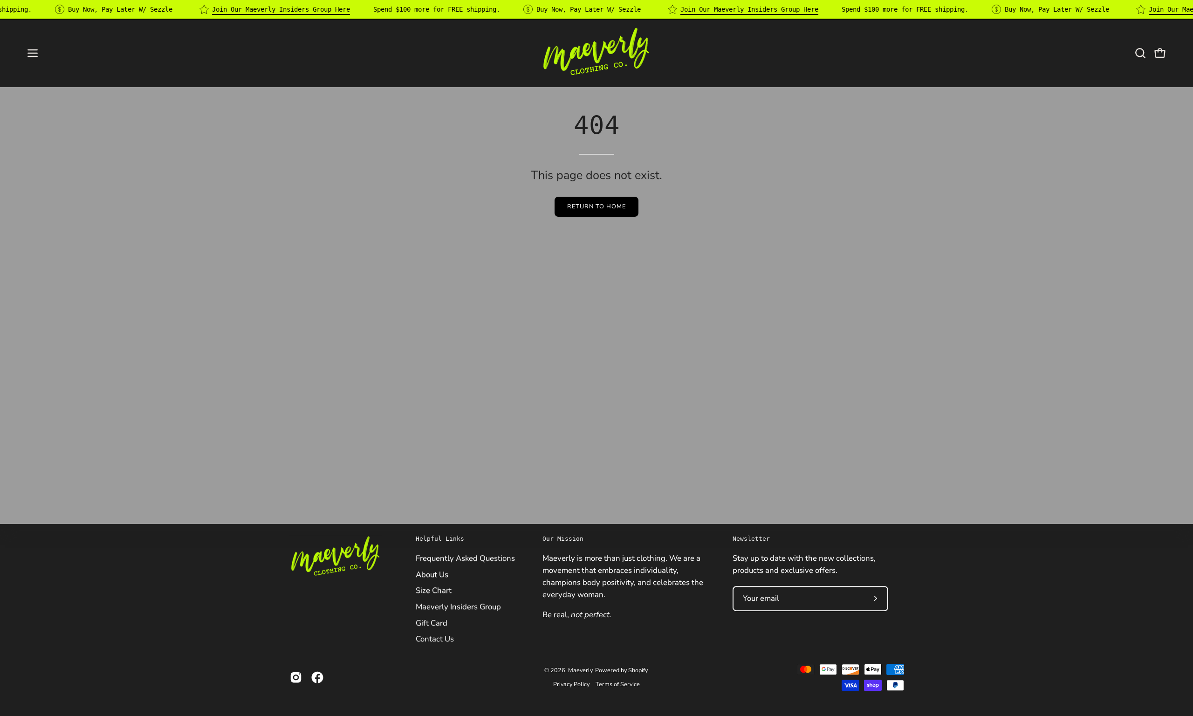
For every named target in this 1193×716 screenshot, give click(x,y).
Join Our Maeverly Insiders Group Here (281, 9)
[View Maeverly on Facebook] (317, 677)
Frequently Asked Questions (465, 558)
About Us (432, 574)
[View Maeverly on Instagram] (296, 677)
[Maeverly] (596, 53)
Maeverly (580, 670)
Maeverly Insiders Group (458, 606)
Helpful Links (440, 538)
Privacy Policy (571, 684)
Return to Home (596, 206)
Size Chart (434, 590)
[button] (1140, 53)
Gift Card (431, 622)
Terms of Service (618, 684)
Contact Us (435, 638)
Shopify (637, 670)
